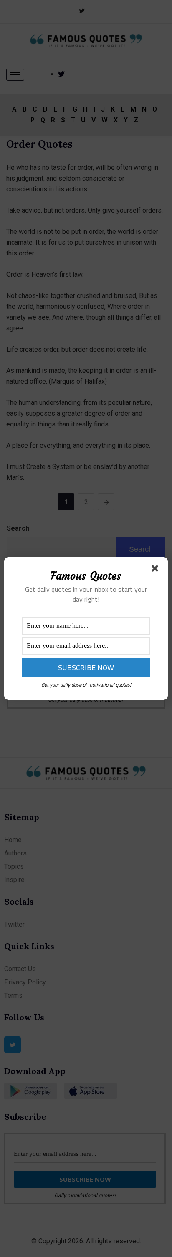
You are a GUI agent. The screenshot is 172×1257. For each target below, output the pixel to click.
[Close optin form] (157, 570)
